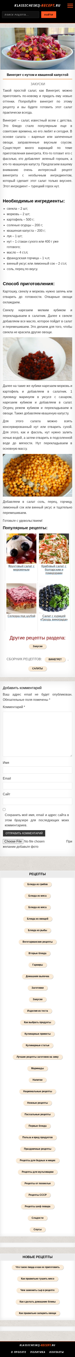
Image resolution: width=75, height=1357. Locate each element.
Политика (37, 1352)
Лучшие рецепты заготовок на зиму (38, 1056)
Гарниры (37, 964)
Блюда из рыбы (37, 930)
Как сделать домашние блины (38, 1301)
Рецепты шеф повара (37, 1206)
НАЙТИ (48, 14)
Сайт (6, 794)
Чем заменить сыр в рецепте (37, 1290)
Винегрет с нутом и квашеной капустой (37, 74)
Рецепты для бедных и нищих (37, 1160)
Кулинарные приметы (38, 1033)
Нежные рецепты (37, 1102)
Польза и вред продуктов (37, 1137)
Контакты (56, 1352)
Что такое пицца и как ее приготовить (38, 1267)
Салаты (37, 668)
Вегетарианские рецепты (38, 941)
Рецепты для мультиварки (37, 1171)
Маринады (37, 1068)
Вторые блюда (37, 953)
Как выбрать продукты (37, 1022)
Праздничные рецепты (37, 1148)
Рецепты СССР (38, 1195)
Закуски (38, 84)
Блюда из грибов (37, 884)
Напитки (37, 1079)
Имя (6, 762)
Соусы (38, 1229)
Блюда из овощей (37, 918)
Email (7, 778)
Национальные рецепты (37, 1091)
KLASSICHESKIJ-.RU (37, 5)
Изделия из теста (37, 1010)
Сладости (37, 1218)
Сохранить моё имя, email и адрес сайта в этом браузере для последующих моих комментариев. (37, 820)
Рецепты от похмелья (38, 1183)
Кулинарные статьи (37, 1045)
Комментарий (14, 707)
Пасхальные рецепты (38, 1114)
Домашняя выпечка (37, 976)
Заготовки (38, 987)
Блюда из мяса (37, 895)
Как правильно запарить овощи (37, 1313)
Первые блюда (38, 1125)
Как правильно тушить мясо (37, 1278)
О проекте (18, 1352)
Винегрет (55, 659)
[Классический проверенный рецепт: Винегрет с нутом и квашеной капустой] (37, 49)
